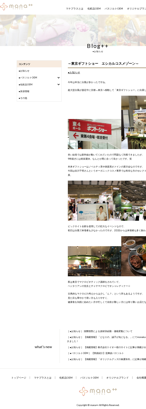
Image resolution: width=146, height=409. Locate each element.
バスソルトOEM (114, 8)
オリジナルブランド (117, 377)
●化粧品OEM (25, 84)
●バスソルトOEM (28, 77)
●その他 (23, 98)
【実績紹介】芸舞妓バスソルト (95, 353)
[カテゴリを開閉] (58, 77)
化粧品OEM (94, 8)
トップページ (18, 377)
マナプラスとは (74, 8)
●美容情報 (24, 91)
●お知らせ (24, 70)
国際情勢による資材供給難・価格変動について (99, 331)
